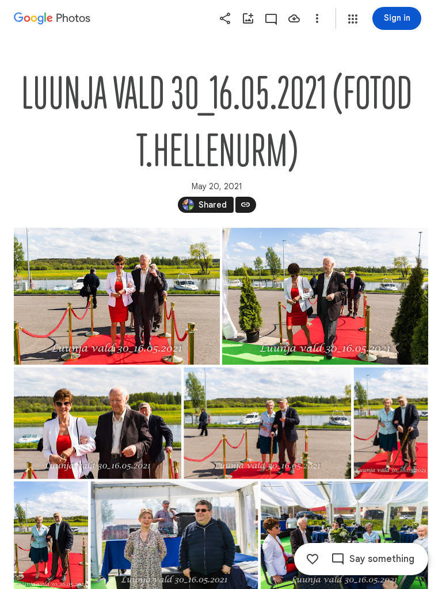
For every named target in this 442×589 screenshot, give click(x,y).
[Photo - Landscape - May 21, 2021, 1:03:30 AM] (97, 423)
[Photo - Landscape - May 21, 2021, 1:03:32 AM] (267, 423)
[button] (352, 18)
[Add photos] (248, 18)
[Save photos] (294, 18)
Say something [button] (381, 559)
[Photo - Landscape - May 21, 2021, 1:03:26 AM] (117, 296)
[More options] (317, 18)
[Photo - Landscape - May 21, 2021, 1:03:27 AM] (325, 296)
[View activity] (271, 18)
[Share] (225, 18)
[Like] (312, 559)
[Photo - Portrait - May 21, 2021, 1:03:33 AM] (391, 423)
